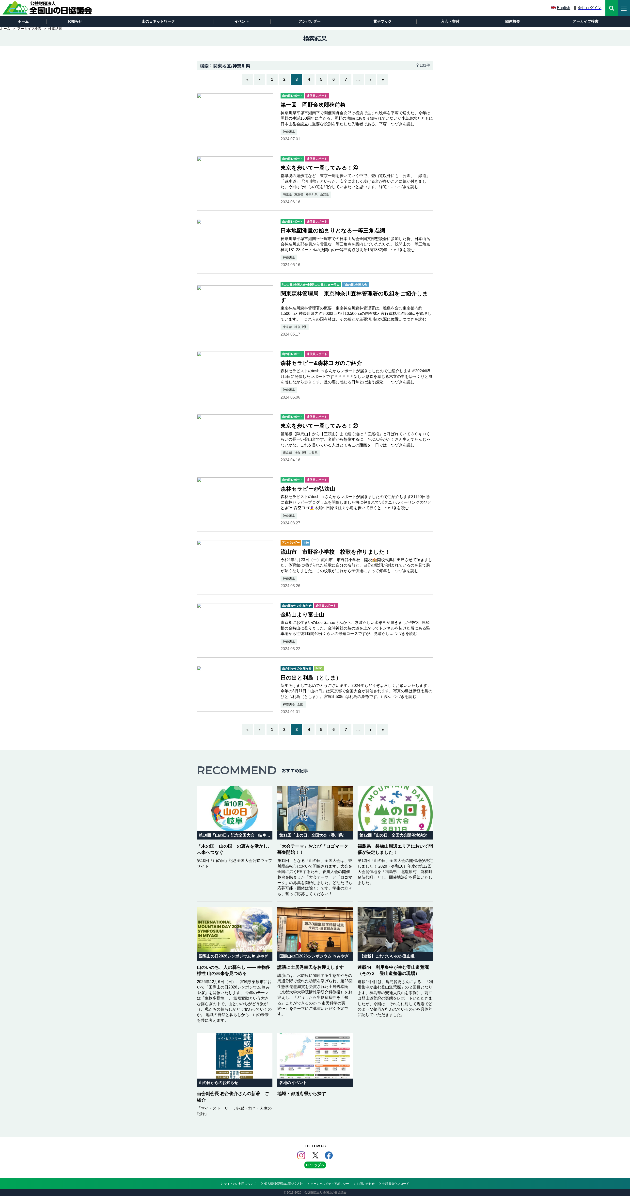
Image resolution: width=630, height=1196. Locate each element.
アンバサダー (310, 21)
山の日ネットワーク (158, 21)
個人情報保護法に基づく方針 (283, 1183)
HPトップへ (315, 1165)
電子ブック (382, 21)
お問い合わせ (366, 1183)
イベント (242, 21)
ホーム (23, 21)
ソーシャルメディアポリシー (330, 1183)
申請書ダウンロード (395, 1183)
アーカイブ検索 (585, 21)
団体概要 (512, 21)
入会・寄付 (450, 21)
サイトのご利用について (240, 1183)
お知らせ (74, 21)
